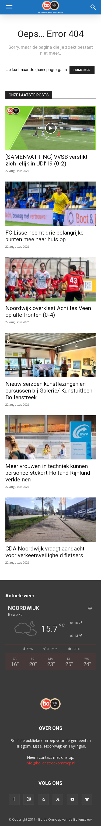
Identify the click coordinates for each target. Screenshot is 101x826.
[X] (58, 799)
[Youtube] (72, 799)
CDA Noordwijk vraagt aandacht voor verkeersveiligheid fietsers (45, 552)
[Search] (93, 7)
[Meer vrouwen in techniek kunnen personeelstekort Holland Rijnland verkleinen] (50, 437)
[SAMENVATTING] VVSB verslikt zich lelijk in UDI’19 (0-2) (46, 160)
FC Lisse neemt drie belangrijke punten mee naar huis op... (44, 236)
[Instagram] (28, 799)
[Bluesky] (87, 799)
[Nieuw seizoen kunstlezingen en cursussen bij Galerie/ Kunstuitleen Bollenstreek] (50, 355)
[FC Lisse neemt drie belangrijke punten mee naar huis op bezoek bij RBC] (50, 204)
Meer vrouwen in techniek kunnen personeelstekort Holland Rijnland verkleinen (47, 473)
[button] (9, 7)
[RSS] (43, 799)
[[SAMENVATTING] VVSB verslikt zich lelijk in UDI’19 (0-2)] (50, 128)
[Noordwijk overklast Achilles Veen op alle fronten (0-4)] (50, 279)
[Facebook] (14, 799)
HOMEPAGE (82, 70)
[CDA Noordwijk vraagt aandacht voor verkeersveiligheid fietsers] (50, 519)
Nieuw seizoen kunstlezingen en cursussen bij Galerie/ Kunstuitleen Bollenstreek (48, 391)
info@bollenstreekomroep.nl (50, 762)
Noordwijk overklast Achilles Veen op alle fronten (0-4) (48, 311)
